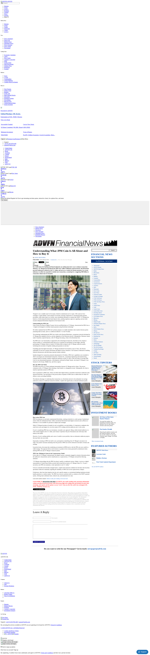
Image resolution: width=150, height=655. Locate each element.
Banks (95, 271)
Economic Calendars (10, 55)
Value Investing (97, 354)
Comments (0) (53, 259)
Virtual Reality (97, 356)
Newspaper (7, 48)
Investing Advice (98, 312)
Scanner (6, 69)
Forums (6, 15)
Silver (95, 340)
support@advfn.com (9, 145)
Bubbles (96, 276)
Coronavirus (97, 282)
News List (7, 40)
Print (86, 262)
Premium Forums (9, 98)
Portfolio (6, 11)
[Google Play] (5, 619)
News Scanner (8, 45)
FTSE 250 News (98, 300)
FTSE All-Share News (99, 302)
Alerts (5, 56)
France (7, 156)
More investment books (97, 441)
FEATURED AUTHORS (104, 446)
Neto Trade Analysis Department (106, 462)
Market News (8, 42)
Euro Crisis (96, 291)
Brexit (95, 274)
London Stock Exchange (11, 82)
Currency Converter (9, 59)
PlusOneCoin (97, 336)
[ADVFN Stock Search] (2, 3)
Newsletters (7, 100)
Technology (96, 343)
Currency (96, 285)
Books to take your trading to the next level (57, 478)
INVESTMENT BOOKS (104, 412)
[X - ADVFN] (8, 634)
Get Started (4, 200)
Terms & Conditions (56, 625)
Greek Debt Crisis (98, 311)
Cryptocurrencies (98, 283)
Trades (6, 27)
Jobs (5, 584)
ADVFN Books (97, 267)
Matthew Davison (101, 458)
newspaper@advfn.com (97, 549)
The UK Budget (97, 345)
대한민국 (7, 164)
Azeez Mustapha (40, 257)
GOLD (11, 179)
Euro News (96, 292)
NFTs (95, 327)
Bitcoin (11, 192)
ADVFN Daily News (99, 269)
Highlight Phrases (40, 234)
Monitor (6, 6)
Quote (6, 7)
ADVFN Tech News (102, 450)
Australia (7, 153)
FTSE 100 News (98, 298)
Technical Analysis (98, 341)
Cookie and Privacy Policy (11, 631)
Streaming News (8, 43)
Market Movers (8, 606)
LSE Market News (98, 316)
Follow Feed (7, 90)
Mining (95, 320)
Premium (17, 139)
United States (8, 148)
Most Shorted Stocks (10, 95)
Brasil (6, 151)
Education (7, 97)
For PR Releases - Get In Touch (104, 261)
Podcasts (96, 338)
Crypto (6, 77)
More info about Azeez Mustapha (65, 259)
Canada (7, 154)
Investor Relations (9, 586)
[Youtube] (16, 634)
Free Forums (7, 89)
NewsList (38, 230)
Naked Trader (97, 321)
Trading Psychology (99, 349)
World (95, 358)
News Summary (8, 38)
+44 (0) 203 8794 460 (10, 143)
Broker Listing (8, 594)
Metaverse (96, 318)
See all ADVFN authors (97, 466)
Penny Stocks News (98, 334)
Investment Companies (99, 314)
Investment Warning (9, 632)
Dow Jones (15, 173)
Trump (95, 351)
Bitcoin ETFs (8, 101)
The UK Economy (98, 347)
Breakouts (7, 67)
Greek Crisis (97, 309)
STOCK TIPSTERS (101, 362)
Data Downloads (8, 64)
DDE (5, 61)
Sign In (3, 139)
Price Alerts (7, 58)
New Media (96, 325)
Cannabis (96, 278)
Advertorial (96, 265)
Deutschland (8, 157)
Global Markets (8, 80)
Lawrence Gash (101, 454)
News (5, 14)
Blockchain (96, 272)
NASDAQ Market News (100, 323)
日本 (6, 162)
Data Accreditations (9, 596)
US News (96, 352)
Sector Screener (8, 104)
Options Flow (8, 66)
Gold (95, 307)
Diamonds (96, 289)
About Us (7, 583)
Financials (7, 28)
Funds (95, 303)
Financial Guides (98, 294)
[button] (9, 642)
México (7, 160)
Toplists (6, 12)
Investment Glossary (9, 610)
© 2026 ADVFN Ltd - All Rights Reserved (12, 628)
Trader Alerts (7, 62)
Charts (6, 30)
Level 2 (6, 9)
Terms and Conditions (47, 653)
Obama (95, 331)
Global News (97, 305)
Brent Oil (13, 186)
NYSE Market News (99, 329)
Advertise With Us (9, 592)
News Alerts (7, 46)
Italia (6, 159)
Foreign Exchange (98, 296)
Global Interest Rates (10, 103)
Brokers (6, 92)
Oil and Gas (96, 332)
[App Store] (4, 617)
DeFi (95, 287)
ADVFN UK (8, 149)
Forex (5, 76)
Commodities (7, 79)
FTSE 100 (7, 93)
